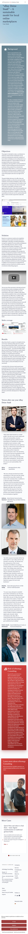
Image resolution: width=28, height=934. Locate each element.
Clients (16, 872)
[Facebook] (15, 895)
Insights (16, 878)
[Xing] (19, 895)
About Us (17, 874)
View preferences (14, 929)
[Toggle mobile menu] (25, 2)
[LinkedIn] (17, 895)
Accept (14, 921)
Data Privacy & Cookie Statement (7, 932)
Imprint (4, 894)
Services (17, 868)
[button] (3, 213)
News (3, 888)
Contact (4, 890)
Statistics (14, 925)
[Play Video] (14, 277)
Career (16, 876)
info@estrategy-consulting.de (7, 881)
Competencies (18, 870)
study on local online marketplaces (16, 92)
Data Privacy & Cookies (7, 892)
